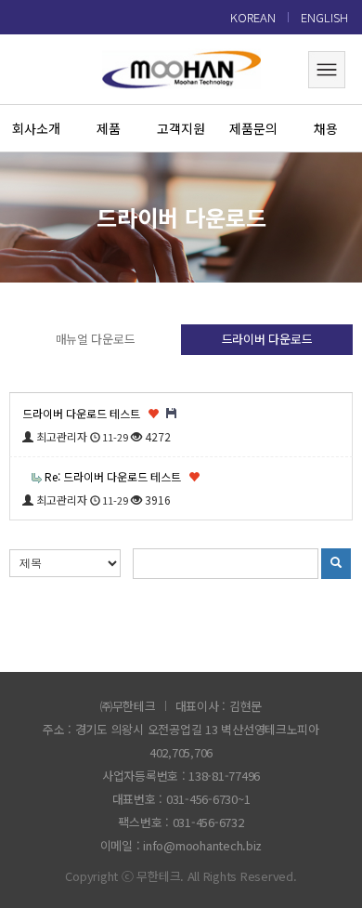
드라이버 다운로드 (267, 339)
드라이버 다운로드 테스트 (82, 413)
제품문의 (253, 128)
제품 (109, 128)
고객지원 (181, 128)
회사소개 (36, 128)
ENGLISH (324, 17)
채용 (326, 128)
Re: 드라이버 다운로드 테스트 (114, 476)
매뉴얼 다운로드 (96, 339)
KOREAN (253, 17)
